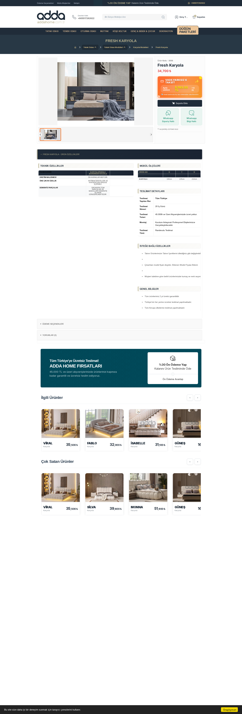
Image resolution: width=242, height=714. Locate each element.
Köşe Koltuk (119, 31)
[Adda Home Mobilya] (51, 17)
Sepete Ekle (182, 103)
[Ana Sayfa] (75, 47)
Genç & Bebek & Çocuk (143, 31)
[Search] (163, 17)
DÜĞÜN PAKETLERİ (187, 30)
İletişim (77, 3)
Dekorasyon (166, 31)
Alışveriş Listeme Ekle (168, 129)
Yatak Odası (52, 31)
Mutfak (104, 31)
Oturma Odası (88, 31)
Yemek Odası (69, 31)
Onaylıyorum (229, 709)
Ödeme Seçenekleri (45, 3)
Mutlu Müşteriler (63, 3)
